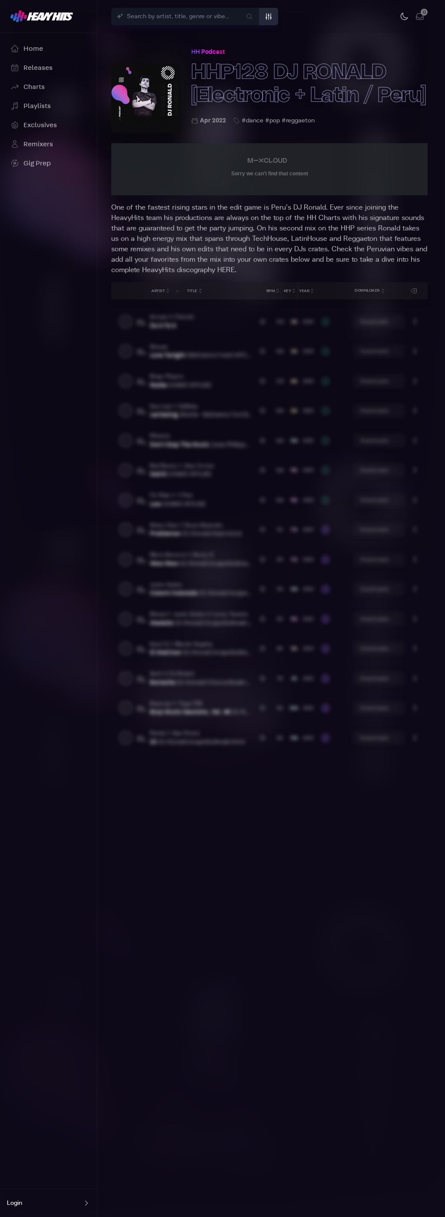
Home (33, 48)
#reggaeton (298, 121)
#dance (252, 121)
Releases (38, 67)
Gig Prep (37, 163)
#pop (272, 121)
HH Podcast (208, 52)
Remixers (38, 144)
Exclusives (40, 125)
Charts (34, 86)
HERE (226, 269)
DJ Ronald (309, 207)
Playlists (37, 105)
